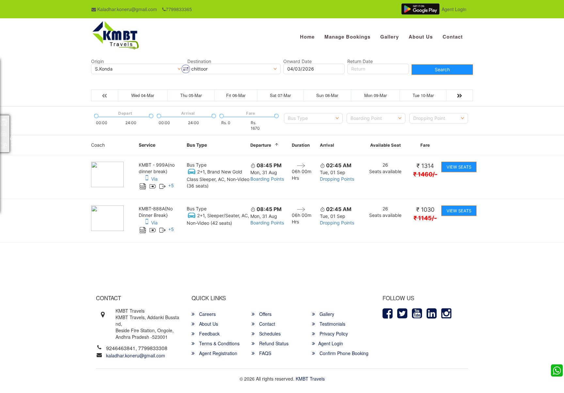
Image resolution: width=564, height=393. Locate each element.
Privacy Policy (333, 333)
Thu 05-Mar (191, 95)
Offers (265, 314)
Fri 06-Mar (235, 95)
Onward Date (297, 61)
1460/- (425, 174)
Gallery (389, 36)
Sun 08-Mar (327, 95)
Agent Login (454, 9)
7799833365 (179, 9)
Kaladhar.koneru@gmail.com (126, 9)
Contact (453, 36)
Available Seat (385, 145)
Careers (207, 314)
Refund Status (273, 343)
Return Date (360, 61)
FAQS (264, 353)
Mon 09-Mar (375, 95)
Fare (425, 145)
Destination (199, 61)
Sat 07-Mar (280, 95)
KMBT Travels (310, 378)
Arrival (327, 145)
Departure (260, 145)
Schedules (269, 333)
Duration (301, 145)
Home (307, 36)
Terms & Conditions (219, 343)
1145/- (425, 218)
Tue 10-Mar (423, 95)
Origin (97, 61)
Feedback (209, 333)
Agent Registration (217, 353)
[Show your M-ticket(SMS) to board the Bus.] (147, 179)
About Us (421, 36)
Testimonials (331, 323)
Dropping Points (337, 179)
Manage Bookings (347, 36)
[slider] (95, 115)
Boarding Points (267, 179)
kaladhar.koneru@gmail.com (135, 355)
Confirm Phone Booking (343, 353)
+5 (171, 185)
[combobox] (313, 118)
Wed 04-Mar (142, 95)
